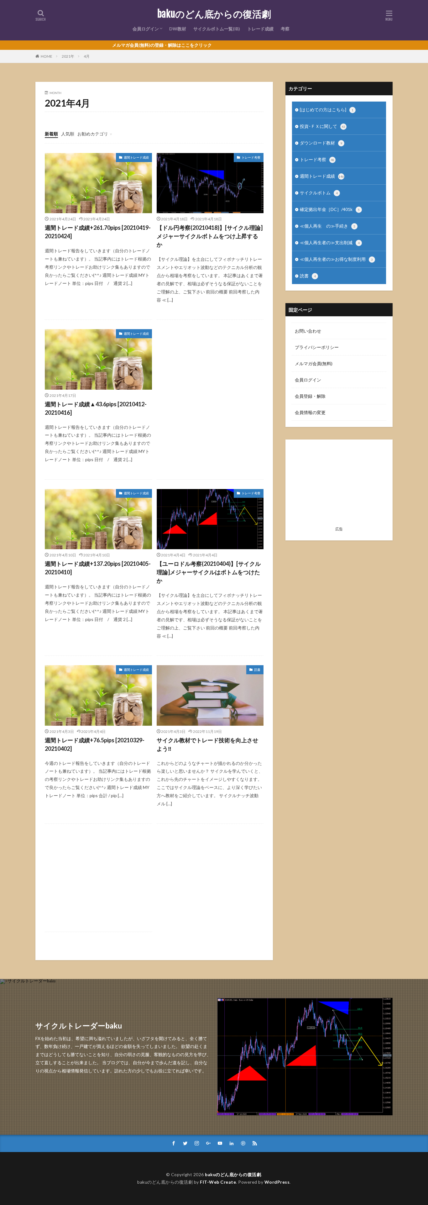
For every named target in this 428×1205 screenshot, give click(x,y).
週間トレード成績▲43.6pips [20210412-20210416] (96, 408)
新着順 (51, 133)
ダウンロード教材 (321, 142)
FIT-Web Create (218, 1182)
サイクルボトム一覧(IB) (216, 28)
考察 (285, 28)
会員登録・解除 (310, 396)
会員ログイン (146, 28)
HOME (46, 56)
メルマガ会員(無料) (313, 363)
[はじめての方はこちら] (326, 109)
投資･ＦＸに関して (322, 126)
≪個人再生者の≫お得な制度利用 (336, 259)
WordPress (277, 1182)
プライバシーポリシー (317, 347)
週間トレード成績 (136, 157)
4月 (87, 56)
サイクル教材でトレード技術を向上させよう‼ (207, 744)
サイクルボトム (319, 192)
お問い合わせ (308, 331)
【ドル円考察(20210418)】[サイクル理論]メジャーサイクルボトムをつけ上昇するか (210, 236)
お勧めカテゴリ (92, 133)
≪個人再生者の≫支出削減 (330, 242)
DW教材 (177, 28)
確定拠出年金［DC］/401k (330, 209)
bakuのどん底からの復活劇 (214, 14)
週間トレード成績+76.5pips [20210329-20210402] (94, 744)
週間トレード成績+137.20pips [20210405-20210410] (98, 568)
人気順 (67, 133)
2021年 (68, 56)
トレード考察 (251, 157)
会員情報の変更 (310, 412)
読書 (257, 669)
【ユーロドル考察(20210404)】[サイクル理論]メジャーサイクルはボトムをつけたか (209, 572)
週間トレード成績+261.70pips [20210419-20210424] (98, 231)
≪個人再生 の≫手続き (327, 226)
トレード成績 (260, 28)
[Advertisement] (210, 373)
